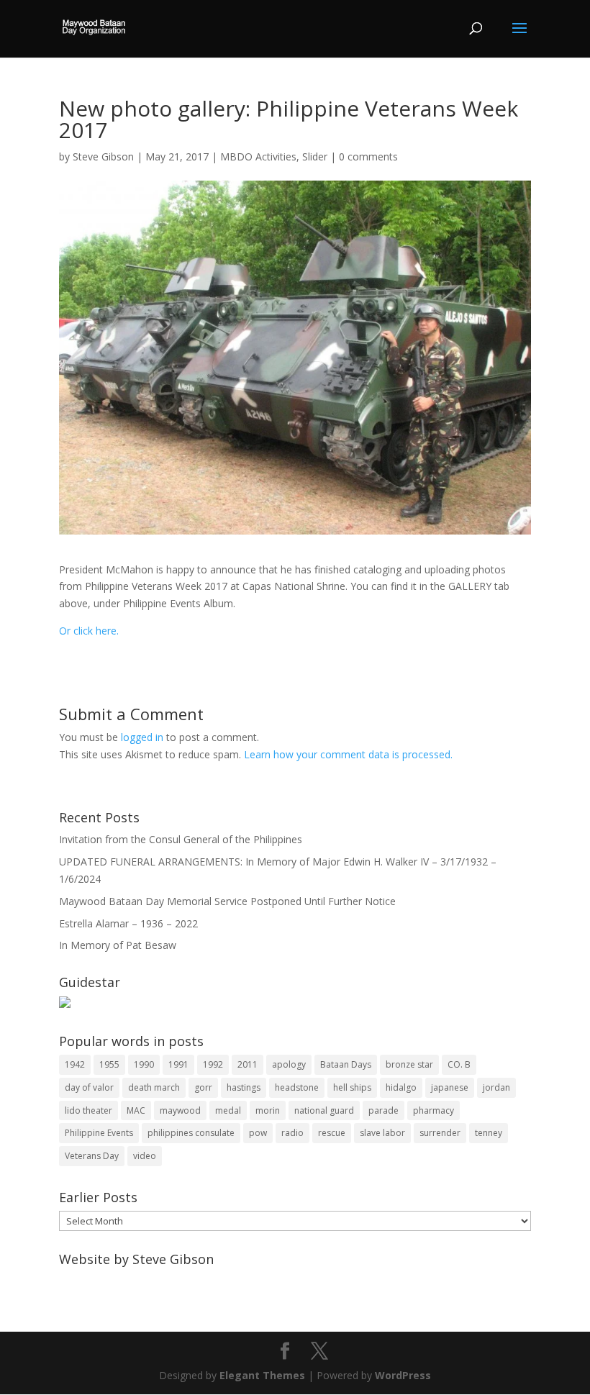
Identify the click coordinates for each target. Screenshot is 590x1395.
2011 (247, 1064)
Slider (314, 156)
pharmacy (433, 1110)
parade (383, 1110)
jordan (496, 1087)
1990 (144, 1064)
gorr (203, 1087)
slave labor (382, 1133)
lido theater (88, 1110)
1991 (178, 1064)
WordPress (403, 1375)
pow (258, 1133)
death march (154, 1087)
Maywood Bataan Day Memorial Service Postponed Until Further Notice (227, 901)
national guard (324, 1110)
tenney (488, 1133)
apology (289, 1064)
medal (228, 1110)
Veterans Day (92, 1156)
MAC (136, 1110)
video (144, 1156)
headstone (297, 1087)
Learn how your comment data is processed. (348, 754)
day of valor (89, 1087)
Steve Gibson (103, 156)
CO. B (459, 1064)
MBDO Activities (258, 156)
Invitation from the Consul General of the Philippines (180, 839)
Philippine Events (99, 1133)
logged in (142, 737)
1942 (75, 1064)
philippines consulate (191, 1133)
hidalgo (401, 1087)
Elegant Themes (262, 1375)
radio (292, 1133)
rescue (331, 1133)
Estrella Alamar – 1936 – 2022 (128, 923)
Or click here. (89, 630)
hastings (243, 1087)
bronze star (409, 1064)
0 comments (368, 156)
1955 (109, 1064)
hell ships (352, 1087)
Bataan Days (345, 1064)
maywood (180, 1110)
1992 (213, 1064)
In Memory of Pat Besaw (117, 945)
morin (267, 1110)
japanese (449, 1087)
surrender (439, 1133)
